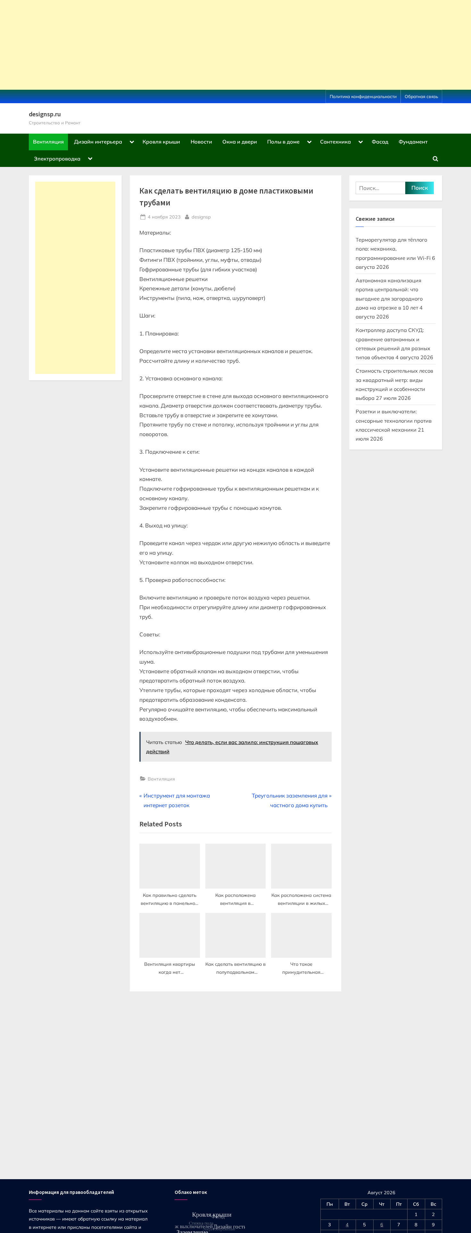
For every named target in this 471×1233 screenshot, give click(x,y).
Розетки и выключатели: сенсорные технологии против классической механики (394, 420)
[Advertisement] (192, 45)
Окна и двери (239, 141)
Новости (201, 141)
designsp (201, 216)
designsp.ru (45, 114)
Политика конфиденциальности (363, 96)
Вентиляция (48, 141)
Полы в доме (283, 141)
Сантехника (335, 141)
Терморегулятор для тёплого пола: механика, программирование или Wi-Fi (393, 248)
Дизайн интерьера (98, 141)
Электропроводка (57, 158)
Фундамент (413, 141)
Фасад (380, 141)
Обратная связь (421, 96)
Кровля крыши (161, 141)
